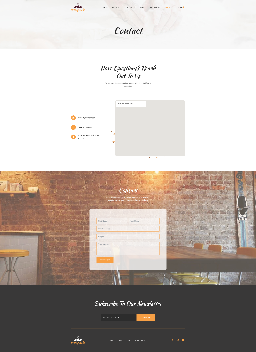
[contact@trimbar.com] (73, 117)
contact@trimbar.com (87, 118)
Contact (168, 7)
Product (129, 7)
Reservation (155, 7)
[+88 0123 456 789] (73, 127)
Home (105, 7)
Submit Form (105, 260)
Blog (142, 7)
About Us (116, 7)
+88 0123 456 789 (85, 127)
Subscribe (145, 317)
